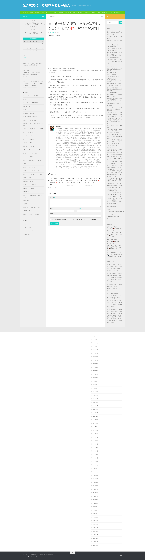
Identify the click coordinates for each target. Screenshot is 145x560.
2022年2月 (95, 416)
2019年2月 (95, 541)
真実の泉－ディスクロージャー (32, 207)
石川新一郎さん (52, 16)
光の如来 (52, 32)
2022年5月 (95, 405)
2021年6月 (95, 444)
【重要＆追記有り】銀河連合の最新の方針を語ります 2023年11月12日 (114, 286)
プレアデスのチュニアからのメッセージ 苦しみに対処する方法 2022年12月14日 (114, 266)
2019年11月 (95, 510)
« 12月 (24, 57)
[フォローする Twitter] (43, 17)
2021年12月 (95, 423)
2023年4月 (95, 367)
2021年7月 (95, 440)
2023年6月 (95, 360)
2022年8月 (95, 395)
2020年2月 (95, 500)
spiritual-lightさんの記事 (30, 113)
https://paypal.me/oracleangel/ (30, 87)
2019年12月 (95, 506)
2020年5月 (95, 489)
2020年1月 (95, 503)
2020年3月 (95, 496)
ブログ (25, 163)
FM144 (25, 99)
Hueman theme (41, 556)
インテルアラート (28, 132)
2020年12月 (95, 465)
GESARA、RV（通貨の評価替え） (32, 102)
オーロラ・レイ (28, 136)
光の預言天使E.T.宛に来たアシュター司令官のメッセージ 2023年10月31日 (114, 295)
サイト (51, 213)
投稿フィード (27, 227)
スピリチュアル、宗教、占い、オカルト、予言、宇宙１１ (114, 234)
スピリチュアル (28, 143)
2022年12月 (95, 381)
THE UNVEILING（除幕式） (30, 116)
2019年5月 (95, 531)
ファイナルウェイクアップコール (32, 160)
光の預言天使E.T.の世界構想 (99, 12)
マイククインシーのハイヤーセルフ (33, 174)
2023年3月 (95, 371)
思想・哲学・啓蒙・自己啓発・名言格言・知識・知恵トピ (114, 246)
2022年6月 (95, 402)
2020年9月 (95, 475)
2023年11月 (95, 343)
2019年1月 (95, 545)
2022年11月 (95, 384)
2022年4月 (95, 409)
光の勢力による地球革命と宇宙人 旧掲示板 (77, 12)
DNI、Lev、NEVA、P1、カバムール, (33, 95)
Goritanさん (27, 106)
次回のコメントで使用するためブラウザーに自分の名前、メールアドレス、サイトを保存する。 (74, 219)
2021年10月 (95, 430)
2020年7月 (95, 482)
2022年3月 (95, 412)
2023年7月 (95, 357)
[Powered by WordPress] (28, 556)
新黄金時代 (27, 200)
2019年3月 (95, 538)
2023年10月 (95, 346)
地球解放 (26, 191)
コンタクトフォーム (114, 12)
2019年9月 (95, 517)
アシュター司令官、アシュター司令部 (33, 129)
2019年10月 (95, 513)
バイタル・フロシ (28, 156)
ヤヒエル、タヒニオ (29, 181)
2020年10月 (95, 472)
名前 (51, 208)
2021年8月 (95, 437)
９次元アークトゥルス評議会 (31, 214)
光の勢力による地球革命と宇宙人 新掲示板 (35, 12)
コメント (52, 197)
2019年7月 (95, 524)
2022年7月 (95, 398)
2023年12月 (95, 339)
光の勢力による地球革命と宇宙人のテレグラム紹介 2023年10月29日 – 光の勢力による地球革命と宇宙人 (114, 318)
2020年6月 (95, 486)
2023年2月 (95, 374)
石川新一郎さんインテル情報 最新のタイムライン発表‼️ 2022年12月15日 (74, 180)
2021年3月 (95, 454)
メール (79, 208)
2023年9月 (95, 350)
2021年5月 (95, 447)
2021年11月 (95, 426)
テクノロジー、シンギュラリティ (32, 150)
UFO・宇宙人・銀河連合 (30, 120)
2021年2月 (95, 458)
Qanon (25, 109)
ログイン (26, 224)
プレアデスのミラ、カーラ (31, 167)
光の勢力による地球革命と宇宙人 (46, 5)
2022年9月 (95, 391)
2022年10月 (95, 388)
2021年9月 (95, 433)
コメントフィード (28, 231)
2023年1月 (95, 377)
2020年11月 (95, 468)
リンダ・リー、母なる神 (30, 184)
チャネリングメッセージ (30, 146)
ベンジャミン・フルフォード (31, 170)
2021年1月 (95, 461)
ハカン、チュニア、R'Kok (30, 153)
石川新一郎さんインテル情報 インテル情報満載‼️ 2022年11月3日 (92, 180)
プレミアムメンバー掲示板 (56, 12)
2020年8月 (95, 479)
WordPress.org (27, 234)
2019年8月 (95, 520)
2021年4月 (95, 451)
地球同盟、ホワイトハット (31, 188)
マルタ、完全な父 (28, 177)
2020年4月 (95, 493)
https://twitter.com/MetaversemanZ (116, 211)
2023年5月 (95, 364)
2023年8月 (95, 353)
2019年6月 (95, 527)
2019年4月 (95, 534)
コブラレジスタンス (29, 139)
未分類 (25, 204)
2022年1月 (95, 419)
